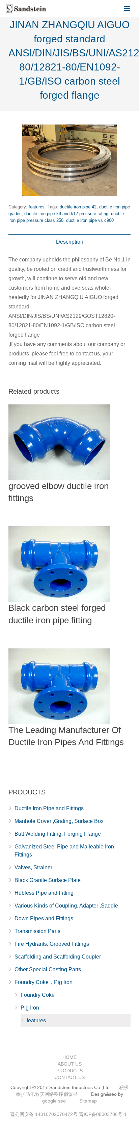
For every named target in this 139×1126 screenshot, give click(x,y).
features (37, 206)
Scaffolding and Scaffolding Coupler (58, 957)
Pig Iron (30, 1008)
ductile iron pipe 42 (78, 206)
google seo (54, 1101)
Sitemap (88, 1101)
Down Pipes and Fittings (44, 918)
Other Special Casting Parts (48, 969)
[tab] (69, 242)
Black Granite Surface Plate (48, 880)
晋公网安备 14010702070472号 (44, 1114)
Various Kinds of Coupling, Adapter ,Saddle (66, 906)
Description (69, 242)
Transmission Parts (37, 931)
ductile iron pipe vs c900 (90, 220)
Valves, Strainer (33, 867)
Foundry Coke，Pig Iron (44, 982)
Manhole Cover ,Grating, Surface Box (59, 821)
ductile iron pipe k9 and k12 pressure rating (66, 213)
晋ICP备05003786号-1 (103, 1114)
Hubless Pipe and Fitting (44, 893)
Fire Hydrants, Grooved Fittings (52, 944)
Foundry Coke (38, 995)
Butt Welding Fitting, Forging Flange (58, 834)
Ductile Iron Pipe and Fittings (49, 808)
